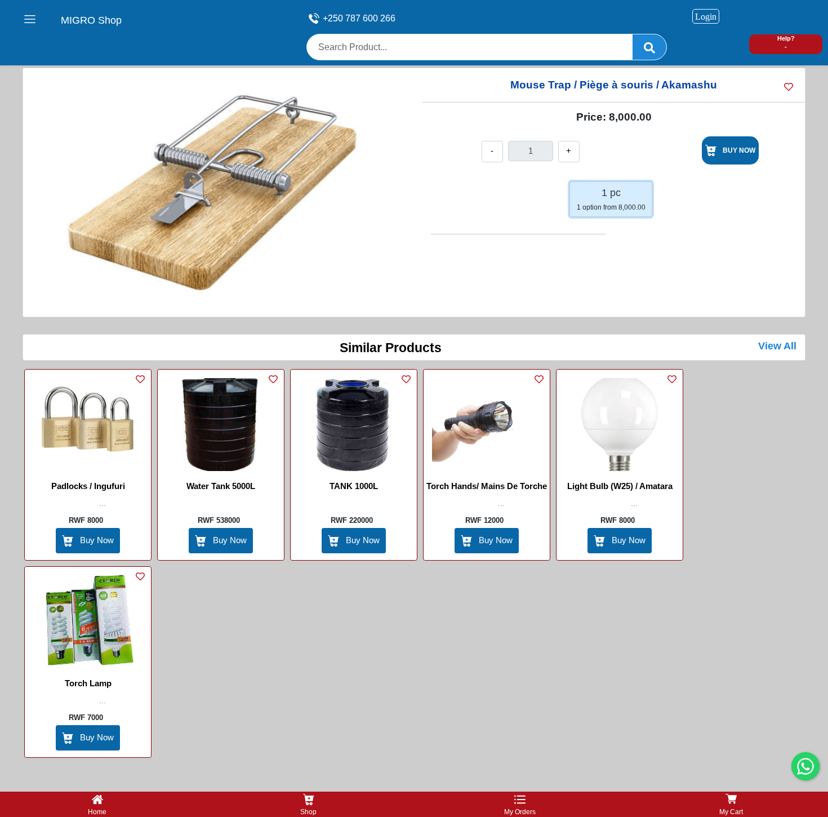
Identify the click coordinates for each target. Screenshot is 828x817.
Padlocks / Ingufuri (88, 486)
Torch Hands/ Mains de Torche (486, 486)
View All (777, 346)
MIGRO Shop (91, 20)
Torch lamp (88, 683)
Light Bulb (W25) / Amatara (620, 486)
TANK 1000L (354, 486)
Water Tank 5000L (220, 486)
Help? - (786, 42)
